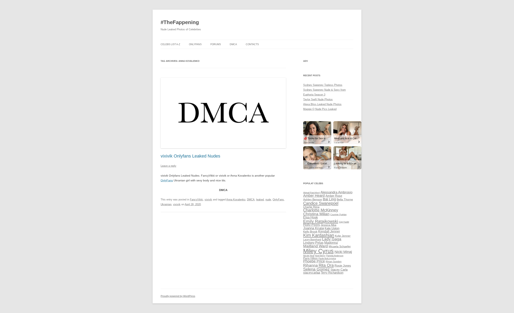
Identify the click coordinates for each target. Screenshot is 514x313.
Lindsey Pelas (313, 242)
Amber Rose (333, 195)
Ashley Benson (312, 199)
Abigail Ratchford (311, 192)
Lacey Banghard (312, 239)
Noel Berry (320, 255)
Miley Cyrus (318, 251)
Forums (215, 44)
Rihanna (310, 265)
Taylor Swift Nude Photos (318, 99)
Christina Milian (316, 214)
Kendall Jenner (329, 231)
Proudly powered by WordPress (178, 296)
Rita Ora (326, 265)
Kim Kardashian (318, 235)
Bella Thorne (345, 199)
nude (268, 199)
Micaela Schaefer (340, 246)
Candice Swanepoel (320, 203)
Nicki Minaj (343, 252)
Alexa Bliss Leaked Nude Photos (322, 104)
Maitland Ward (315, 246)
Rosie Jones (343, 265)
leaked (260, 199)
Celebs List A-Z (170, 44)
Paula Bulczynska (327, 258)
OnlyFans (195, 44)
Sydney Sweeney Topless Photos (322, 84)
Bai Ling (329, 199)
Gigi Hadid (344, 222)
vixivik (208, 199)
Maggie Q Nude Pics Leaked (320, 109)
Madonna (331, 242)
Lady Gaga (331, 239)
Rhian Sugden (334, 261)
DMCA (233, 44)
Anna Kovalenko (235, 199)
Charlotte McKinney (320, 210)
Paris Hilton (310, 258)
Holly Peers (311, 225)
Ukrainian (166, 204)
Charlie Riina (311, 206)
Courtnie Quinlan (338, 214)
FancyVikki (196, 199)
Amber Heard (314, 196)
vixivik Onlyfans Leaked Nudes (190, 156)
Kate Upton (332, 228)
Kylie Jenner (343, 235)
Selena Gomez (316, 269)
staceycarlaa (311, 272)
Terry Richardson (332, 272)
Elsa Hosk (310, 217)
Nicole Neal (308, 255)
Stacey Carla (339, 269)
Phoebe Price (314, 261)
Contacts (252, 44)
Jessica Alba (328, 225)
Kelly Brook (310, 231)
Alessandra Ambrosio (336, 192)
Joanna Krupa (313, 228)
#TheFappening (180, 22)
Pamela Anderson (334, 255)
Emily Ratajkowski (320, 221)
